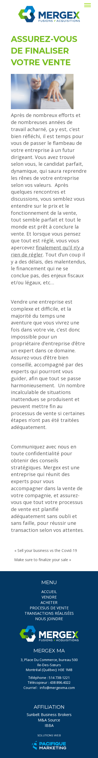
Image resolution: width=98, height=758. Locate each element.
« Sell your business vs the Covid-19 (45, 550)
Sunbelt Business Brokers (49, 714)
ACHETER (49, 602)
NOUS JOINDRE (49, 618)
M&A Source (49, 720)
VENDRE (49, 597)
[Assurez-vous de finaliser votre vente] (42, 91)
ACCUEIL (49, 591)
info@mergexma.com (57, 687)
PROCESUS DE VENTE (49, 607)
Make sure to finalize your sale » (42, 559)
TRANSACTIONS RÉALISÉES (49, 613)
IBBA (49, 725)
